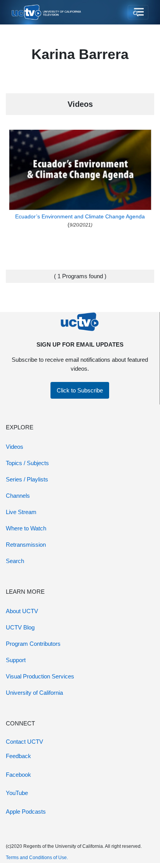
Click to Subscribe (80, 390)
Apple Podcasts (26, 811)
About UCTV (22, 611)
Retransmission (26, 544)
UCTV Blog (20, 627)
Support (16, 660)
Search (15, 561)
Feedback (18, 756)
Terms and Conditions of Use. (37, 857)
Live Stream (21, 512)
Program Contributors (33, 643)
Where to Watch (26, 528)
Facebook (18, 774)
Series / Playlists (27, 479)
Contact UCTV (24, 741)
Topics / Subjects (27, 463)
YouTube (17, 793)
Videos (14, 446)
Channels (18, 495)
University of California (34, 692)
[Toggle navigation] (138, 12)
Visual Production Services (40, 676)
